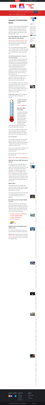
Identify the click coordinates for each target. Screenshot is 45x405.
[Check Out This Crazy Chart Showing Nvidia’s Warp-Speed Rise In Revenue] (32, 356)
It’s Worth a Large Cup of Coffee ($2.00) (18, 213)
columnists (11, 174)
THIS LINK (12, 235)
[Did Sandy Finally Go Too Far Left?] (32, 196)
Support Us (35, 11)
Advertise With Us (31, 395)
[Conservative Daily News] (22, 6)
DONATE (10, 157)
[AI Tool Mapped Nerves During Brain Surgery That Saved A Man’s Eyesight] (32, 229)
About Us (39, 11)
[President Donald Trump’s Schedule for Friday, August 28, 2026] (32, 166)
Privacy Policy (31, 398)
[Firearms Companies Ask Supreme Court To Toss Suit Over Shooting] (32, 263)
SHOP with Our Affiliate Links (21, 157)
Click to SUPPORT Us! (22, 105)
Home (10, 11)
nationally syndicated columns (21, 40)
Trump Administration (19, 11)
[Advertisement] (33, 147)
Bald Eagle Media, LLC (23, 403)
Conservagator (20, 395)
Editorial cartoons (12, 40)
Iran (11, 11)
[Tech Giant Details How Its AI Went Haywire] (32, 293)
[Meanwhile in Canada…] (32, 215)
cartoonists (16, 171)
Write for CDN (31, 11)
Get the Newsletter (26, 11)
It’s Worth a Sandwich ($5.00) (16, 215)
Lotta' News (19, 398)
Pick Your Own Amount (15, 219)
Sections (14, 11)
